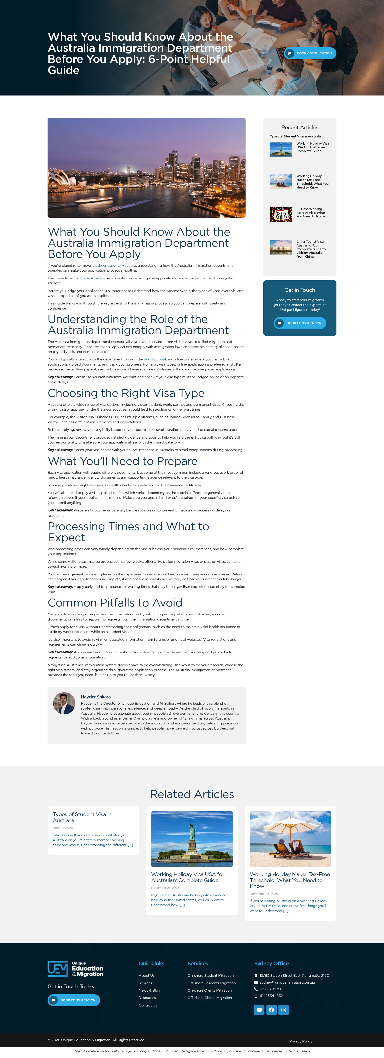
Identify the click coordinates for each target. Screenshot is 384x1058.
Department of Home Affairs (78, 278)
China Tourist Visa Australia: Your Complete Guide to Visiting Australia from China (311, 249)
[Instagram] (283, 1010)
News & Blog (149, 990)
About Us (146, 975)
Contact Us (148, 1005)
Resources (147, 998)
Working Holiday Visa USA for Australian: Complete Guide (312, 147)
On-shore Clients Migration (210, 990)
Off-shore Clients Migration (210, 998)
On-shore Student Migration (211, 975)
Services (145, 983)
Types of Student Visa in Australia (296, 136)
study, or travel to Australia (114, 265)
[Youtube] (259, 1010)
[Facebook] (271, 1010)
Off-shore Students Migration (212, 983)
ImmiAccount (155, 359)
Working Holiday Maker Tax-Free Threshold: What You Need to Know (312, 181)
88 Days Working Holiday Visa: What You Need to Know (310, 212)
